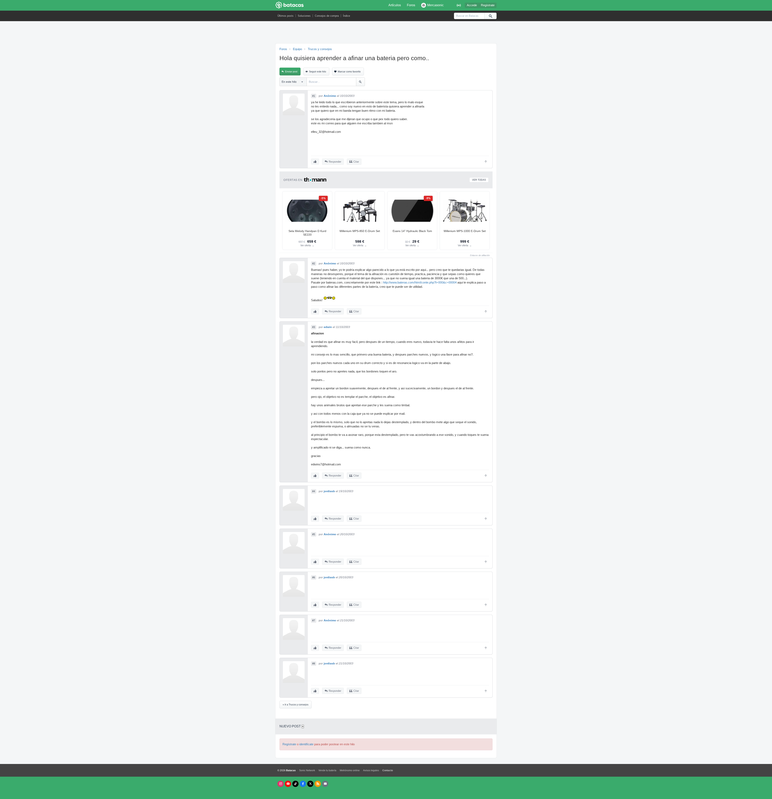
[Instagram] (280, 784)
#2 (313, 263)
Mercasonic (435, 5)
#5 (313, 534)
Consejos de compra (327, 15)
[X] (310, 784)
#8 (313, 663)
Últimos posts (285, 15)
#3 (313, 327)
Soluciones (304, 15)
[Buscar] (490, 16)
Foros (411, 5)
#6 (313, 577)
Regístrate (488, 5)
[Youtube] (288, 784)
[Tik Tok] (295, 784)
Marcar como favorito (349, 71)
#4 (313, 491)
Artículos (394, 5)
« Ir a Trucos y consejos (295, 704)
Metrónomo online (350, 770)
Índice (346, 15)
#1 (313, 96)
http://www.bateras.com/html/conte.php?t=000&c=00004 (420, 282)
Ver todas (479, 179)
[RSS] (318, 784)
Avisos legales (371, 770)
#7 (313, 620)
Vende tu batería (327, 770)
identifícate (306, 744)
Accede (472, 5)
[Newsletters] (325, 784)
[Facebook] (303, 784)
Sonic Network (307, 770)
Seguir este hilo (317, 71)
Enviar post (291, 71)
